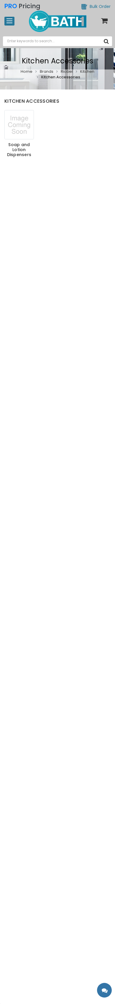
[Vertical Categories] (9, 21)
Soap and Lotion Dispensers (19, 149)
